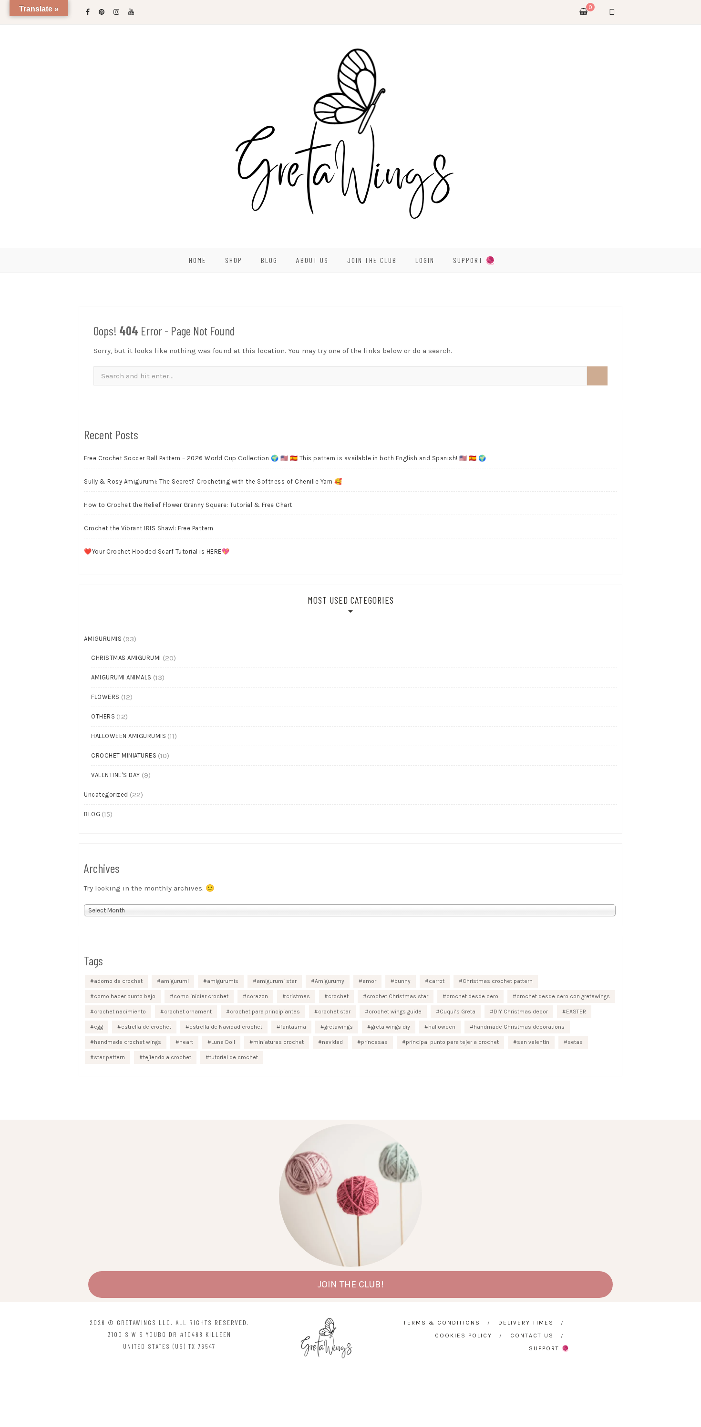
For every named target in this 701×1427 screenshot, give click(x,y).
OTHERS (103, 716)
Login (424, 259)
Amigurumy (329, 981)
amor (369, 981)
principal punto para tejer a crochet (452, 1042)
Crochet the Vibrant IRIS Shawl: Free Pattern (148, 528)
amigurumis (222, 981)
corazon (257, 996)
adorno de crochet (118, 981)
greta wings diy (390, 1026)
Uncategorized (106, 794)
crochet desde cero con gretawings (563, 996)
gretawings (338, 1026)
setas (575, 1042)
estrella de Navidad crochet (225, 1026)
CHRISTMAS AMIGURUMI (126, 657)
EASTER (576, 1011)
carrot (436, 981)
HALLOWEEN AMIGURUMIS (128, 735)
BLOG (269, 259)
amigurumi (175, 981)
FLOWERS (105, 696)
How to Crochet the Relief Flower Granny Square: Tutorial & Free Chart (188, 504)
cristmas (298, 996)
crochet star (334, 1011)
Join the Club (372, 259)
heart (186, 1042)
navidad (332, 1042)
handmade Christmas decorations (519, 1026)
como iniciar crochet (201, 996)
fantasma (293, 1026)
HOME (197, 259)
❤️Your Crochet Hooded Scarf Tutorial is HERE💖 (156, 551)
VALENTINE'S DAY (115, 775)
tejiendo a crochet (167, 1057)
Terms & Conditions (441, 1322)
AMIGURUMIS (103, 638)
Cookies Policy (463, 1335)
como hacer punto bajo (124, 996)
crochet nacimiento (120, 1011)
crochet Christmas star (397, 996)
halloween (441, 1026)
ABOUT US (312, 259)
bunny (402, 981)
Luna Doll (223, 1042)
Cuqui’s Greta (457, 1011)
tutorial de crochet (233, 1057)
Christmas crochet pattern (498, 981)
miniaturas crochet (278, 1042)
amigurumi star (277, 981)
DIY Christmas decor (521, 1011)
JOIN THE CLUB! (351, 1284)
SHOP (233, 259)
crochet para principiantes (265, 1011)
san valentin (533, 1042)
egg (98, 1026)
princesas (374, 1042)
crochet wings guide (395, 1011)
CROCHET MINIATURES (123, 755)
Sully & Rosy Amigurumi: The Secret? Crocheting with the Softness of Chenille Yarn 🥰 (213, 481)
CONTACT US (532, 1335)
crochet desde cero (472, 996)
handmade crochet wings (127, 1042)
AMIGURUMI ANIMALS (121, 677)
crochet (338, 996)
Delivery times (526, 1322)
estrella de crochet (146, 1026)
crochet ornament (188, 1011)
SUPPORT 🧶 (474, 259)
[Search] (597, 375)
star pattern (109, 1057)
